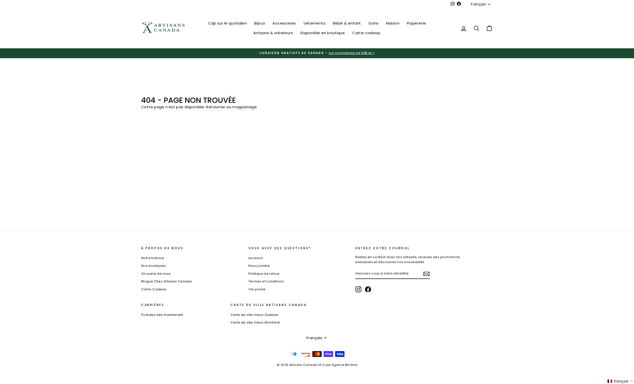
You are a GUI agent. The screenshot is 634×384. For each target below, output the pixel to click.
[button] (620, 381)
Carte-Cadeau (154, 289)
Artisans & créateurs (273, 32)
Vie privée (257, 289)
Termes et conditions (266, 281)
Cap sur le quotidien (227, 23)
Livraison (255, 258)
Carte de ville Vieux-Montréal (255, 322)
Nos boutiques (153, 266)
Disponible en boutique (322, 32)
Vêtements (314, 23)
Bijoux (259, 23)
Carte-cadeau (366, 32)
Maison (392, 23)
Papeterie (416, 23)
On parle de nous (156, 274)
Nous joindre (259, 266)
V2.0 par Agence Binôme (337, 365)
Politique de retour (264, 274)
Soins (374, 23)
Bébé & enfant (347, 23)
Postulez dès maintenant (162, 315)
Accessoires (284, 23)
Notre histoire (152, 258)
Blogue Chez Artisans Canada (166, 281)
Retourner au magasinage (231, 107)
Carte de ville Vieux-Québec (255, 315)
